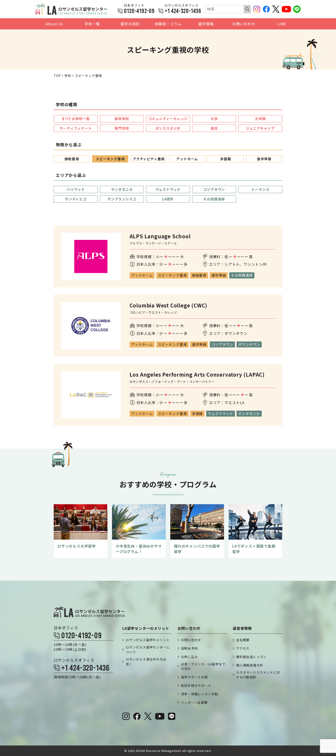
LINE (281, 24)
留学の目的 (130, 24)
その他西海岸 (214, 199)
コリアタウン (214, 189)
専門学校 (122, 128)
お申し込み (189, 656)
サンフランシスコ (121, 199)
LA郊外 (168, 199)
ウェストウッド (168, 189)
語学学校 (122, 118)
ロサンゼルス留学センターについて (148, 649)
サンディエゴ (75, 199)
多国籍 (225, 158)
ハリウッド (76, 189)
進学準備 (264, 158)
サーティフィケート (75, 128)
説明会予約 (189, 648)
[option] (80, 531)
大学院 (260, 118)
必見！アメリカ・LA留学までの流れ (203, 666)
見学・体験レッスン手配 (199, 694)
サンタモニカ (122, 189)
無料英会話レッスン (251, 656)
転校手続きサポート (196, 685)
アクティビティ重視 (149, 158)
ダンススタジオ (168, 128)
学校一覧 (92, 24)
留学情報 (205, 24)
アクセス (242, 648)
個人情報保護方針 (249, 665)
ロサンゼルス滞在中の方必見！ (146, 661)
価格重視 (71, 158)
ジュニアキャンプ (260, 128)
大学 (214, 118)
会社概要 (243, 640)
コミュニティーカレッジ (168, 118)
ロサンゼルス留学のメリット (148, 640)
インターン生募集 (194, 702)
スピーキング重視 (110, 158)
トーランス (260, 189)
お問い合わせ (243, 24)
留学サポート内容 (194, 677)
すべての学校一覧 (75, 118)
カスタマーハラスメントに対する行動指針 (258, 674)
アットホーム (187, 158)
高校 (214, 128)
